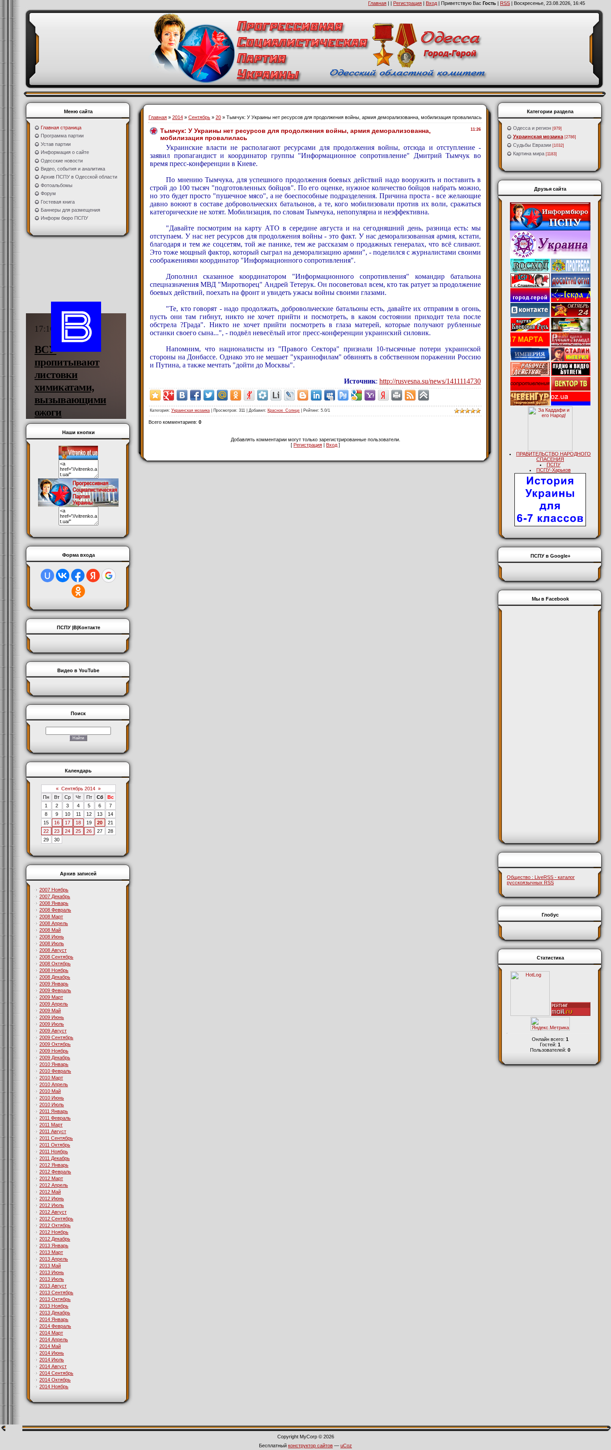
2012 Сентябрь (56, 1218)
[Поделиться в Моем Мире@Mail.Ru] (222, 395)
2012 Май (50, 1191)
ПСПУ (553, 464)
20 (99, 822)
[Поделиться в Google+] (168, 395)
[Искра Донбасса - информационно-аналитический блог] (570, 300)
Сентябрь (199, 117)
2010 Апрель (53, 1084)
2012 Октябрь (55, 1225)
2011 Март (51, 1124)
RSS (505, 3)
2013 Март (51, 1252)
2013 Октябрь (55, 1299)
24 (67, 831)
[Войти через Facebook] (78, 575)
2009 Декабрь (54, 1057)
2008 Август (53, 950)
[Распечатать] (396, 395)
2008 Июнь (51, 936)
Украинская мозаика (190, 410)
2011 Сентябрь (56, 1138)
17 (67, 822)
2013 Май (50, 1265)
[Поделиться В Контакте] (182, 395)
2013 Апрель (53, 1259)
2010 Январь (53, 1064)
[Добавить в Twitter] (209, 395)
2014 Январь (53, 1319)
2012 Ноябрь (53, 1232)
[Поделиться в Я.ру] (249, 395)
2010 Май (50, 1091)
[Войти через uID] (47, 575)
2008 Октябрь (55, 963)
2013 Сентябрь (56, 1292)
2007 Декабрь (54, 896)
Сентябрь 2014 (78, 788)
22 (46, 831)
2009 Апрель (53, 1003)
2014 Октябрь (55, 1379)
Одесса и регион (532, 128)
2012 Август (53, 1212)
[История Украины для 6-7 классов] (550, 524)
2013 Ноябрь (53, 1306)
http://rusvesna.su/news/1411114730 (430, 381)
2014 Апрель (53, 1339)
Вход (431, 3)
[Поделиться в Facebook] (195, 395)
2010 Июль (51, 1104)
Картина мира (528, 153)
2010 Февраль (55, 1071)
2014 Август (53, 1366)
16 (56, 822)
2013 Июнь (51, 1272)
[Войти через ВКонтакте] (62, 575)
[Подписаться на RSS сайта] (410, 395)
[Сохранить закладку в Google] (356, 395)
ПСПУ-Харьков (553, 470)
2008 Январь (53, 903)
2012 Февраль (55, 1171)
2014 (177, 117)
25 (78, 831)
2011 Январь (53, 1111)
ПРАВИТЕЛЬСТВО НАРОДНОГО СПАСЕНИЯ (553, 456)
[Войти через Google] (109, 575)
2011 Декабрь (54, 1158)
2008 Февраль (55, 910)
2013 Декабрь (54, 1312)
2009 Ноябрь (53, 1050)
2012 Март (51, 1178)
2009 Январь (53, 983)
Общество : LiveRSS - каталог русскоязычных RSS (541, 879)
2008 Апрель (53, 923)
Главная (377, 3)
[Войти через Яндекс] (93, 575)
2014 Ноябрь (53, 1386)
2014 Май (50, 1346)
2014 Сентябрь (56, 1373)
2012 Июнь (51, 1198)
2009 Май (50, 1010)
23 (56, 831)
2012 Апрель (53, 1185)
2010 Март (51, 1077)
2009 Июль (51, 1024)
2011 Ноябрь (53, 1151)
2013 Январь (53, 1245)
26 (89, 831)
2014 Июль (51, 1359)
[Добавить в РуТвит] (343, 395)
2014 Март (51, 1332)
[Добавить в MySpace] (329, 395)
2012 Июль (51, 1205)
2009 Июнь (51, 1017)
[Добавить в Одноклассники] (235, 395)
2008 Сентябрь (56, 957)
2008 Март (51, 916)
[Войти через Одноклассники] (78, 591)
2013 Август (53, 1285)
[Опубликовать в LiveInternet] (276, 395)
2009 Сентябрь (56, 1037)
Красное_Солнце (283, 410)
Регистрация (407, 3)
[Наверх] (423, 395)
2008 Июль (51, 943)
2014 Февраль (55, 1326)
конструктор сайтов (310, 1445)
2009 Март (51, 997)
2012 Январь (53, 1165)
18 (78, 822)
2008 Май (50, 930)
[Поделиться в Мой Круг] (262, 395)
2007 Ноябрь (53, 889)
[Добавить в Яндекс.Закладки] (383, 395)
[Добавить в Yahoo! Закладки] (370, 395)
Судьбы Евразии (532, 145)
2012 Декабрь (54, 1238)
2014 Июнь (51, 1353)
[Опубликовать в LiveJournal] (289, 395)
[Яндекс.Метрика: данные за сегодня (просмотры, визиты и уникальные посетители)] (550, 1024)
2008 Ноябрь (53, 970)
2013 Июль (51, 1279)
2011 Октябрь (54, 1144)
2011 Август (52, 1131)
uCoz (346, 1445)
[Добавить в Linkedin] (316, 395)
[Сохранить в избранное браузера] (155, 395)
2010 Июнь (51, 1097)
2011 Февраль (55, 1118)
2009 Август (53, 1030)
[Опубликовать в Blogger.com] (302, 395)
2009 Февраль (55, 990)
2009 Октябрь (55, 1044)
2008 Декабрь (54, 977)
